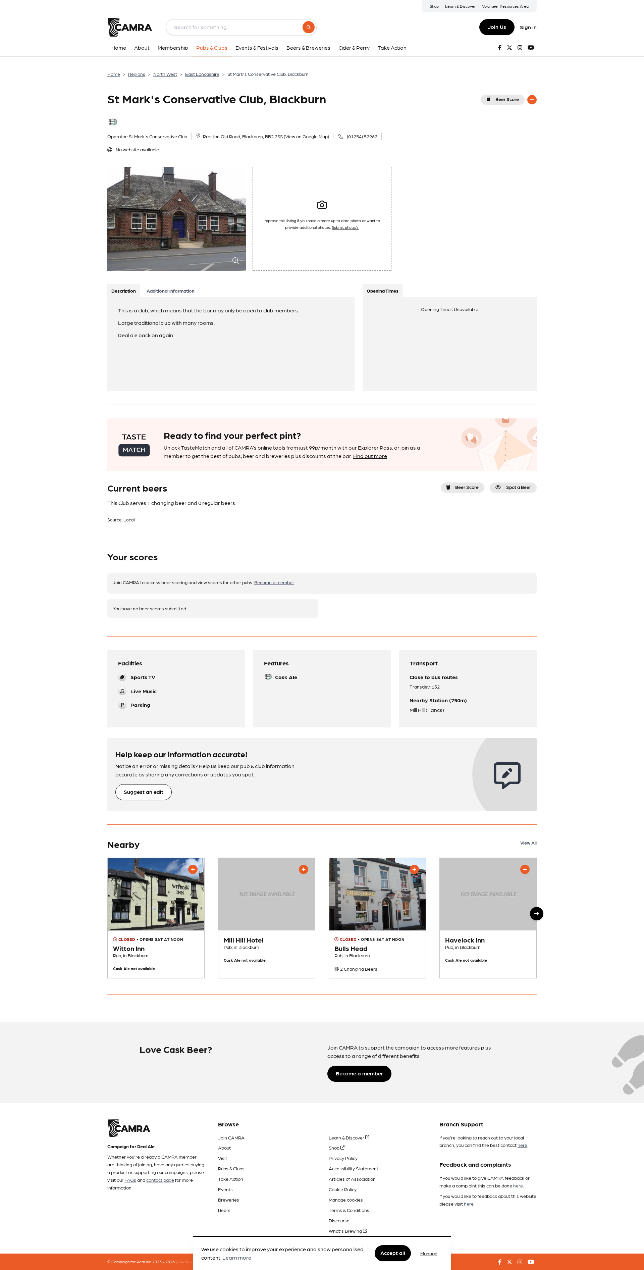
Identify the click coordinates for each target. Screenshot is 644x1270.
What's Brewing (346, 1230)
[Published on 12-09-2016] (156, 918)
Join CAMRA (231, 1137)
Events (225, 1189)
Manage (428, 1253)
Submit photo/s (345, 227)
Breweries (228, 1199)
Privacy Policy (343, 1158)
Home (113, 74)
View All (528, 842)
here (522, 1145)
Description (123, 290)
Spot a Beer (518, 487)
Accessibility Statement (353, 1168)
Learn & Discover (460, 6)
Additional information (171, 290)
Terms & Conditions (349, 1210)
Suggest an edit (143, 792)
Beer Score (507, 99)
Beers (224, 1210)
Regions (136, 74)
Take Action (230, 1178)
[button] (536, 913)
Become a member (274, 582)
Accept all (392, 1253)
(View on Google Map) (306, 136)
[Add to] (532, 99)
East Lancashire (202, 74)
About (224, 1147)
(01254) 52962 (362, 136)
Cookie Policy (343, 1189)
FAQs (130, 1179)
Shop (434, 6)
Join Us (497, 26)
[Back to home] (129, 27)
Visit (222, 1158)
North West (165, 74)
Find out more (370, 456)
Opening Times (382, 290)
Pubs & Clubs (231, 1168)
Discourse (339, 1220)
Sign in (528, 27)
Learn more (236, 1258)
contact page (160, 1179)
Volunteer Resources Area (505, 6)
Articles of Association (352, 1178)
